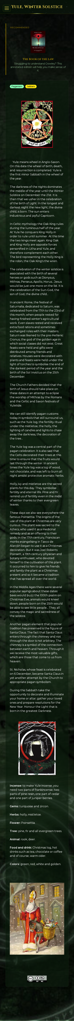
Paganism (17, 86)
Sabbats (31, 86)
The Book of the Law (38, 59)
